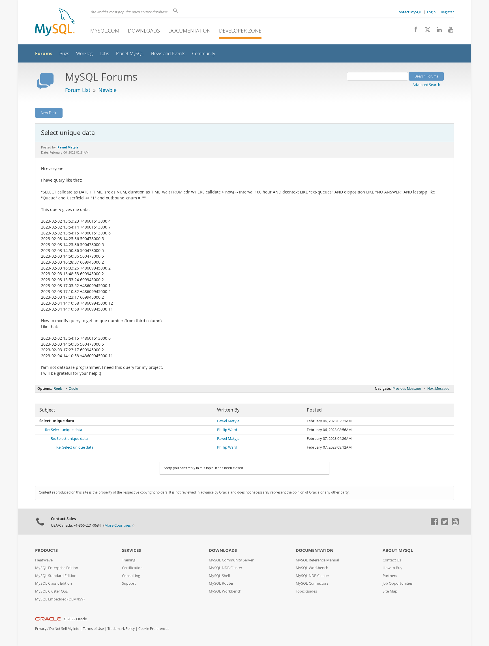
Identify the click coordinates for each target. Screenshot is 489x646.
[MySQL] (55, 22)
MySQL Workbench (225, 591)
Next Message (438, 389)
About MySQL (398, 550)
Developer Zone (240, 30)
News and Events (168, 54)
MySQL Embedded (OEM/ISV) (60, 599)
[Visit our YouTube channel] (448, 31)
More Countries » (118, 525)
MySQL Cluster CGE (51, 591)
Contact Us (392, 560)
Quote (73, 389)
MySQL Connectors (312, 583)
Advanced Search (426, 84)
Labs (104, 54)
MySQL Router (221, 583)
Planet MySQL (130, 54)
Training (128, 560)
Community (203, 54)
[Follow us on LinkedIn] (437, 31)
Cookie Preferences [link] (153, 628)
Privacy (40, 628)
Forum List (77, 90)
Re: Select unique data (63, 429)
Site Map (390, 591)
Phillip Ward (227, 429)
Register (447, 12)
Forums (43, 53)
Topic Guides (306, 591)
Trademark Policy (121, 628)
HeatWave (44, 560)
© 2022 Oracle (75, 619)
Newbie (107, 90)
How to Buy (392, 567)
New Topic (49, 112)
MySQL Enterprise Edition (56, 567)
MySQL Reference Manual (317, 560)
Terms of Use (93, 628)
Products (46, 550)
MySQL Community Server (231, 560)
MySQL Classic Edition (53, 583)
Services (131, 550)
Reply (58, 389)
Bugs (64, 54)
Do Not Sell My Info (64, 628)
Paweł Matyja (228, 421)
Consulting (131, 575)
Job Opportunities (398, 583)
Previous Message (407, 389)
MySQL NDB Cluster (225, 567)
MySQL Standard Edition (55, 575)
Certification (132, 567)
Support (129, 583)
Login (431, 12)
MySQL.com (104, 30)
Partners (390, 575)
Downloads (144, 30)
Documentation (189, 30)
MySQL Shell (219, 575)
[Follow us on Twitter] (444, 523)
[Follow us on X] (425, 31)
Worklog (84, 54)
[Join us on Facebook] (414, 31)
